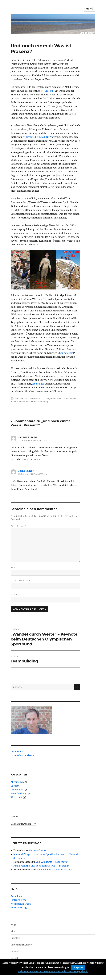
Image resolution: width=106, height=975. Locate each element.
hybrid (14, 401)
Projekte (15, 938)
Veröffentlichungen (21, 944)
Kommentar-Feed (21, 903)
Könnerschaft (66, 353)
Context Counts (37, 850)
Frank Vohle (19, 398)
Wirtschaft (16, 797)
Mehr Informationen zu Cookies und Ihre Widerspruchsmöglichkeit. (53, 971)
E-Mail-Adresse (20, 581)
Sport (59, 398)
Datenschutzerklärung (23, 755)
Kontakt (15, 958)
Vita (13, 931)
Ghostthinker (70, 398)
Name (15, 567)
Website (15, 594)
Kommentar (18, 526)
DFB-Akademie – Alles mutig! (51, 861)
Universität (17, 789)
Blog (13, 924)
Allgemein (51, 398)
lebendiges (38, 383)
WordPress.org (19, 907)
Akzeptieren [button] (78, 967)
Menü (89, 8)
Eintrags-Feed (18, 900)
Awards (15, 951)
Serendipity (43, 401)
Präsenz (49, 90)
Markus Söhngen (22, 854)
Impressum (17, 751)
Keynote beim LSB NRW (38, 137)
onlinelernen (23, 401)
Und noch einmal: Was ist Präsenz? (50, 865)
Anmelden (16, 896)
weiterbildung (18, 793)
